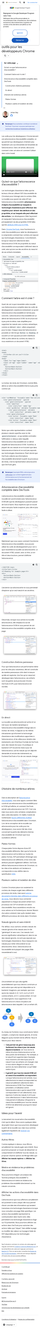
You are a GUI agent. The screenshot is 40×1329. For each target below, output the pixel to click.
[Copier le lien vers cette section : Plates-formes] (17, 844)
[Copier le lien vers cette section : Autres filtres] (16, 1140)
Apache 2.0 (5, 1251)
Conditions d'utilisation (9, 1319)
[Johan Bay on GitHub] (11, 116)
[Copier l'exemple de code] (36, 347)
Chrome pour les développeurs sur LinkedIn (15, 1308)
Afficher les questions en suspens (12, 1274)
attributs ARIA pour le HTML (17, 225)
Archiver (4, 1289)
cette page (9, 475)
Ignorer (20, 33)
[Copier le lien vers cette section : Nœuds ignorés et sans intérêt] (33, 922)
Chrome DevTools (12, 229)
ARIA (13, 874)
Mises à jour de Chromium (10, 1282)
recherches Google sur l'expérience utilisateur (20, 129)
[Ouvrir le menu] (3, 2)
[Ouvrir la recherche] (20, 2)
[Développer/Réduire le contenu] (17, 63)
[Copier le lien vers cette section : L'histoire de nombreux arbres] (4, 792)
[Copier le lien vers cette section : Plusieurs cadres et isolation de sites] (4, 883)
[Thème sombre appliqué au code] (33, 347)
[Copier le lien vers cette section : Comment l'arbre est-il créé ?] (36, 298)
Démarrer (20, 40)
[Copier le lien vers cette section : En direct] (12, 718)
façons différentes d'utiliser (21, 818)
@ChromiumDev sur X (9, 1301)
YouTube (4, 1304)
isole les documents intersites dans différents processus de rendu (20, 896)
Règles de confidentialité (26, 1319)
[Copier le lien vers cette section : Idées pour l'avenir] (24, 1113)
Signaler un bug (7, 1270)
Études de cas (6, 1286)
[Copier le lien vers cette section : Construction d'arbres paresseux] (35, 662)
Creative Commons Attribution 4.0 (25, 1247)
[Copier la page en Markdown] (5, 55)
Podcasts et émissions (9, 1292)
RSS (3, 1311)
